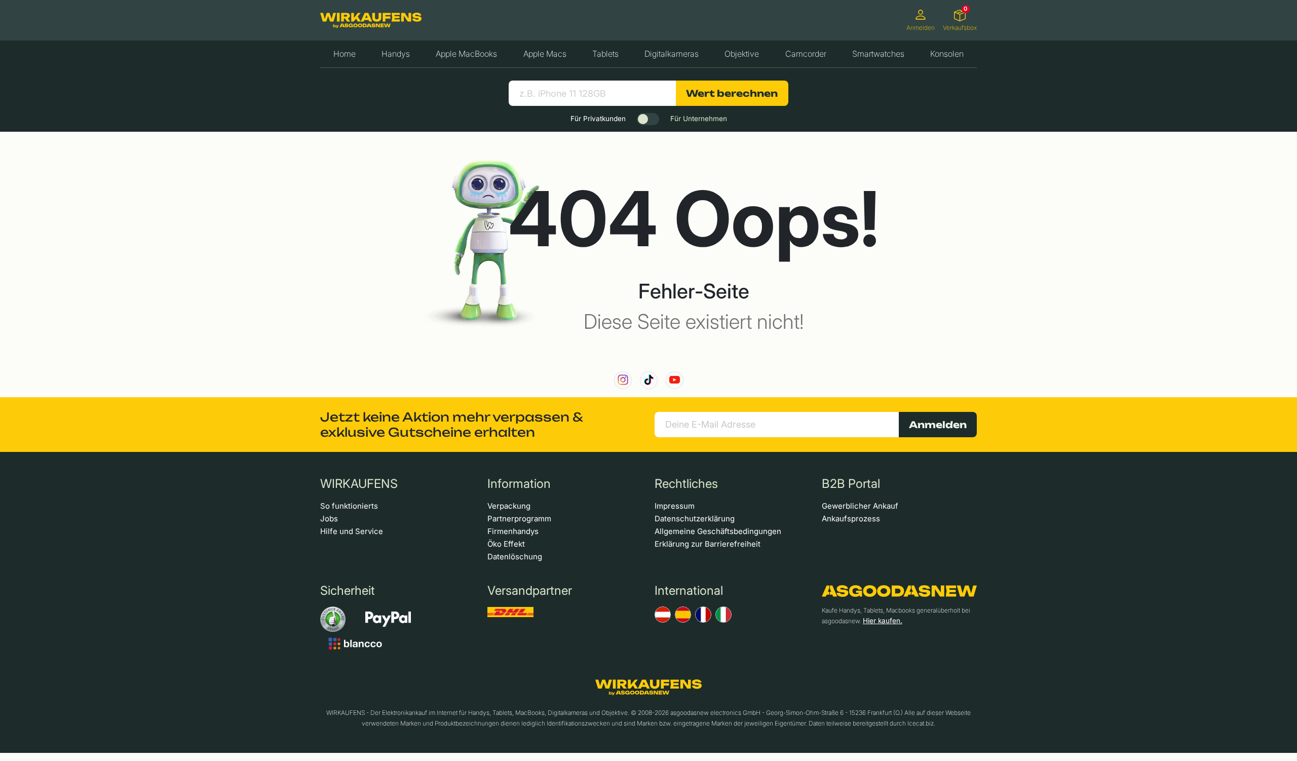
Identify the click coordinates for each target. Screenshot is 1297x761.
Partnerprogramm (519, 518)
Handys (396, 54)
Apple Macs (544, 54)
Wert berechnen (732, 93)
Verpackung (508, 506)
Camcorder (805, 54)
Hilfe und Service (351, 531)
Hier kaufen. (882, 621)
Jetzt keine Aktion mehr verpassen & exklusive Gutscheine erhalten (451, 424)
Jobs (329, 518)
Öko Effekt (506, 544)
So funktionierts (349, 506)
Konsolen (947, 54)
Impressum (675, 506)
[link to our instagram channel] (623, 380)
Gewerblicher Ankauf (860, 506)
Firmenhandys (513, 531)
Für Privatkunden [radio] (598, 119)
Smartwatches (878, 54)
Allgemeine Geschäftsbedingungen (718, 531)
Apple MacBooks (466, 54)
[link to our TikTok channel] (649, 380)
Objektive (741, 54)
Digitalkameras (671, 54)
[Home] (371, 20)
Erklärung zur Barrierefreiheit (707, 544)
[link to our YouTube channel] (675, 380)
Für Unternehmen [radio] (698, 119)
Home (344, 54)
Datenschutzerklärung (695, 518)
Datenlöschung (514, 556)
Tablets (605, 54)
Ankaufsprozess (851, 518)
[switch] (648, 119)
